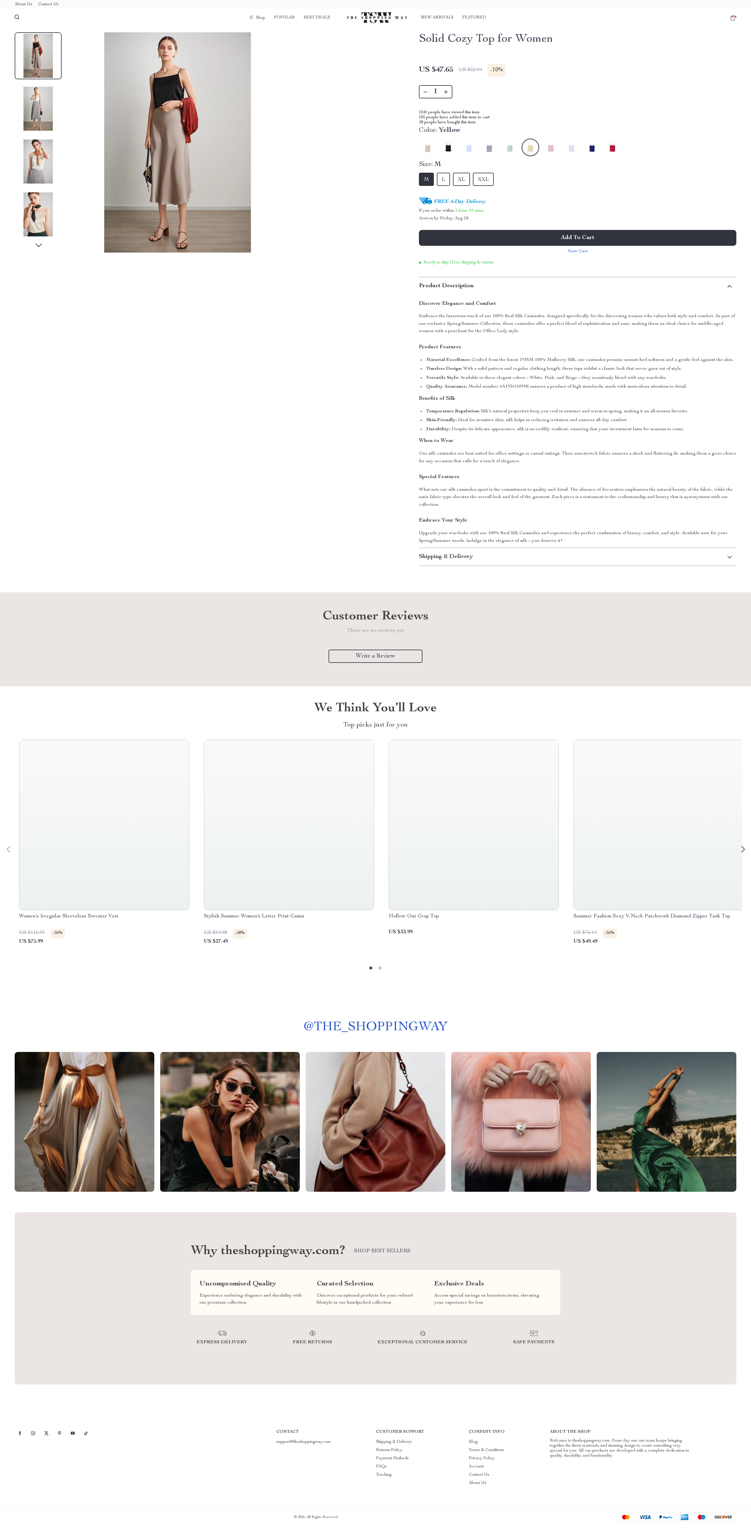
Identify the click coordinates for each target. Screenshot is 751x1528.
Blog (473, 1442)
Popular (284, 18)
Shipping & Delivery (394, 1442)
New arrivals (437, 18)
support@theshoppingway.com (303, 1442)
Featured (474, 18)
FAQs (381, 1467)
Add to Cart (577, 238)
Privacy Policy (482, 1458)
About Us (23, 4)
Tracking (384, 1475)
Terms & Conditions (486, 1450)
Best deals (317, 18)
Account (476, 1467)
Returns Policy (389, 1450)
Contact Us (48, 4)
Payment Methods (392, 1458)
